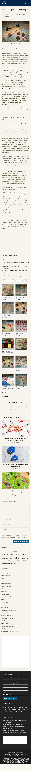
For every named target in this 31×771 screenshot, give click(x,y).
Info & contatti (18, 755)
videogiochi (6, 563)
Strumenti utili (23, 754)
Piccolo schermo (6, 591)
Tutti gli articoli (9, 698)
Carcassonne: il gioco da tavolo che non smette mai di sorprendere (15, 492)
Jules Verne (5, 558)
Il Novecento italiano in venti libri (11, 678)
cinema (15, 552)
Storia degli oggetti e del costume (10, 626)
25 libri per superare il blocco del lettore (13, 730)
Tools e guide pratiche (7, 615)
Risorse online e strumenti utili (9, 610)
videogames (21, 561)
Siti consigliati (5, 613)
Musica (4, 589)
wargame (6, 396)
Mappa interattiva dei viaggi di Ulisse (13, 686)
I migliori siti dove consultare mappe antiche (15, 732)
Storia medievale (6, 628)
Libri (3, 581)
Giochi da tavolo (20, 14)
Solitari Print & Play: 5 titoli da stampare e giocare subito (15, 465)
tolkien (15, 561)
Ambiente (4, 552)
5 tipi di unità (22, 100)
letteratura (13, 558)
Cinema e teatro (6, 575)
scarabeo (25, 558)
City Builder (21, 552)
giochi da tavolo (20, 554)
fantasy (11, 554)
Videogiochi (5, 607)
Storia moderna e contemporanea (10, 631)
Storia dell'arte (5, 594)
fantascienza (5, 554)
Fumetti (4, 578)
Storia (3, 621)
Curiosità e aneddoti (7, 597)
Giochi (3, 599)
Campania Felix (6, 623)
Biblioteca (12, 755)
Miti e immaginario (6, 586)
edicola (26, 552)
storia (10, 561)
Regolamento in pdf (7, 259)
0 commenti (7, 16)
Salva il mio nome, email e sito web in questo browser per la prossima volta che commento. (14, 536)
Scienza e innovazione (7, 618)
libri (19, 557)
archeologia (9, 552)
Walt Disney (13, 563)
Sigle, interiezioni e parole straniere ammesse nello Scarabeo (15, 439)
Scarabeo (4, 605)
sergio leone (5, 561)
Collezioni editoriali (6, 583)
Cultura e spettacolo (7, 573)
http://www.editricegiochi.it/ (21, 262)
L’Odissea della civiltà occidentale (11, 689)
